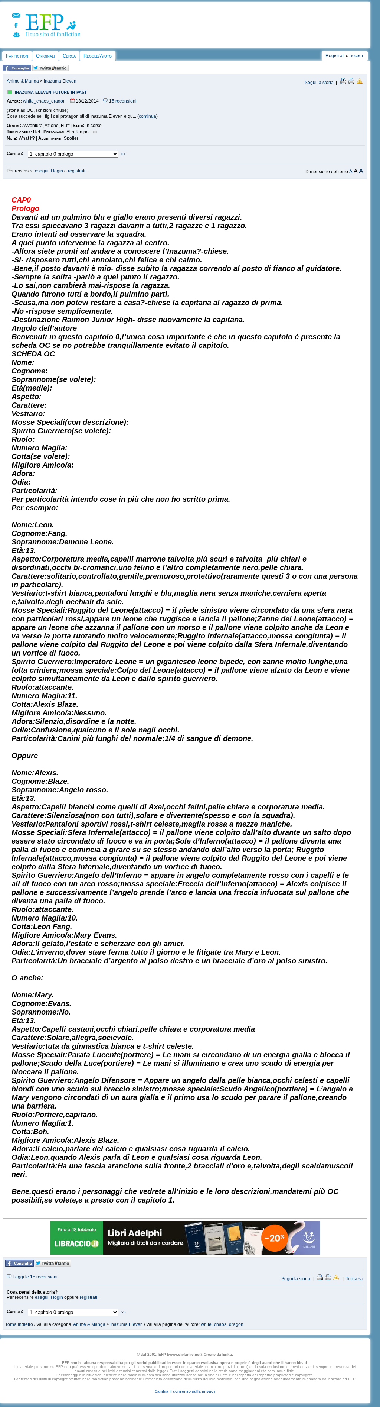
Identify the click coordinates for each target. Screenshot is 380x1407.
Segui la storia (319, 82)
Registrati (335, 55)
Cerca (69, 56)
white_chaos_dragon (44, 101)
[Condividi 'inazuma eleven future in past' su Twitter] (50, 69)
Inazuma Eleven (60, 81)
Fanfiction (17, 56)
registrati (76, 171)
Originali (45, 56)
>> (123, 154)
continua (147, 116)
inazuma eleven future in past (51, 91)
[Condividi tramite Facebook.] (17, 69)
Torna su (354, 1278)
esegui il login (49, 171)
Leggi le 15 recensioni (35, 1277)
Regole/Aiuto (97, 56)
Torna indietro (19, 1324)
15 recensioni (122, 101)
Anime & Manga (23, 81)
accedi (356, 55)
